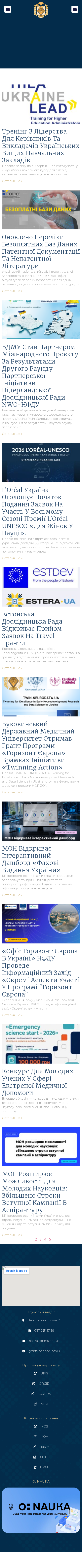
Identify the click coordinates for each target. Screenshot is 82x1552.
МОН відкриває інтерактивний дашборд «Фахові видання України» (31, 859)
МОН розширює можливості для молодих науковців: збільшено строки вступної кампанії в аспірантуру (34, 1192)
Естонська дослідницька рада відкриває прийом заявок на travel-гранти (32, 628)
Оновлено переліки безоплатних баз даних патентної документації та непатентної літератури (41, 251)
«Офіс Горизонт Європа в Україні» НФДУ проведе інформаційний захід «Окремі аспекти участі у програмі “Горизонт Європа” (40, 972)
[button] (7, 9)
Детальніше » (12, 181)
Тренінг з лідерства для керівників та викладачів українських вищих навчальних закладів (41, 146)
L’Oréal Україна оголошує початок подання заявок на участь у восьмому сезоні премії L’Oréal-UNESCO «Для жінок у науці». (37, 511)
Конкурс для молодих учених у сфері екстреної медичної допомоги (38, 1082)
